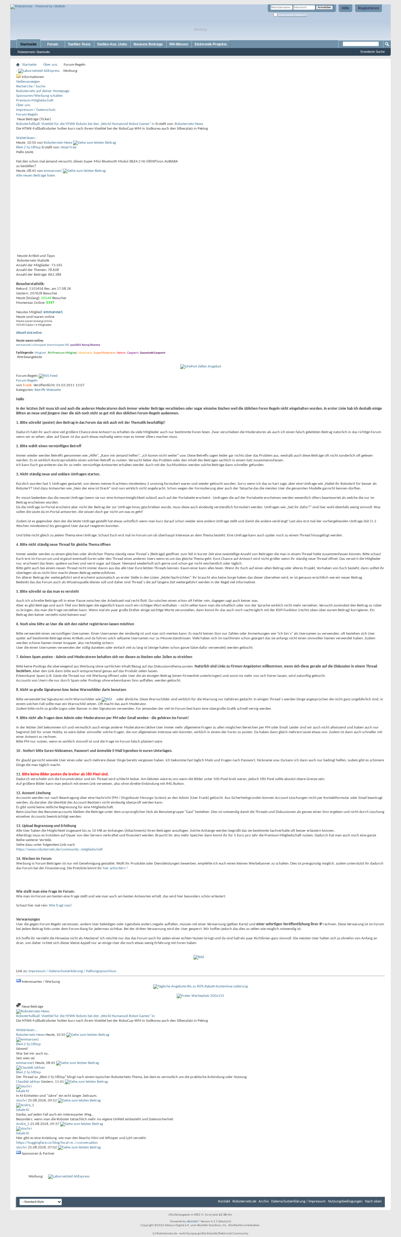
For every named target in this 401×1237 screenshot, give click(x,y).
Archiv (264, 1201)
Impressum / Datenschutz (35, 110)
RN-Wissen (178, 44)
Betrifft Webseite (48, 390)
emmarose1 (53, 171)
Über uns (50, 65)
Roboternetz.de (244, 1201)
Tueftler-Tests (79, 44)
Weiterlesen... (26, 138)
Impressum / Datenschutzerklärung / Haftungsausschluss (72, 971)
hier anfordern (114, 868)
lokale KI (22, 1091)
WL (67, 345)
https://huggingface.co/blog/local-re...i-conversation (57, 1143)
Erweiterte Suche (372, 51)
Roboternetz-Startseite (34, 52)
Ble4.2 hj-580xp (28, 147)
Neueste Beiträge (148, 44)
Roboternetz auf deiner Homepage (42, 91)
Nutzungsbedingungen (345, 1201)
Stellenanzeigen (28, 82)
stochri (21, 1100)
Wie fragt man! (60, 905)
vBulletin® (193, 1221)
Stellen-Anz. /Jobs (112, 44)
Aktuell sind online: (29, 333)
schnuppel (39, 345)
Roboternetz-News (189, 124)
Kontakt (224, 1201)
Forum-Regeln (27, 114)
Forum (52, 44)
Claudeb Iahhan (28, 1082)
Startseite (28, 44)
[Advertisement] (79, 2)
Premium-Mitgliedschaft (34, 100)
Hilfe (345, 8)
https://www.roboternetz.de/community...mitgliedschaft (59, 849)
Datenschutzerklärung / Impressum (298, 1201)
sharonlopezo (56, 345)
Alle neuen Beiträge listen (35, 175)
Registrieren (368, 8)
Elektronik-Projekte (211, 44)
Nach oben (373, 1201)
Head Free (68, 147)
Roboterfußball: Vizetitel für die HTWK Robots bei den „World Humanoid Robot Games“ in (85, 124)
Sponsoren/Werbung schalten (39, 96)
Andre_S (22, 1124)
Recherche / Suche (30, 86)
